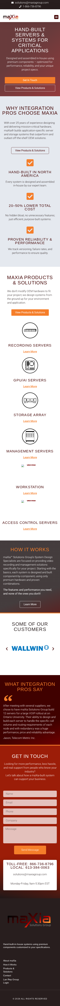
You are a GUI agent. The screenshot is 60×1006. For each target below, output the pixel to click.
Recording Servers (30, 345)
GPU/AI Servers (29, 380)
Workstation (30, 487)
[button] (56, 17)
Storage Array (30, 415)
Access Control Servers (30, 523)
